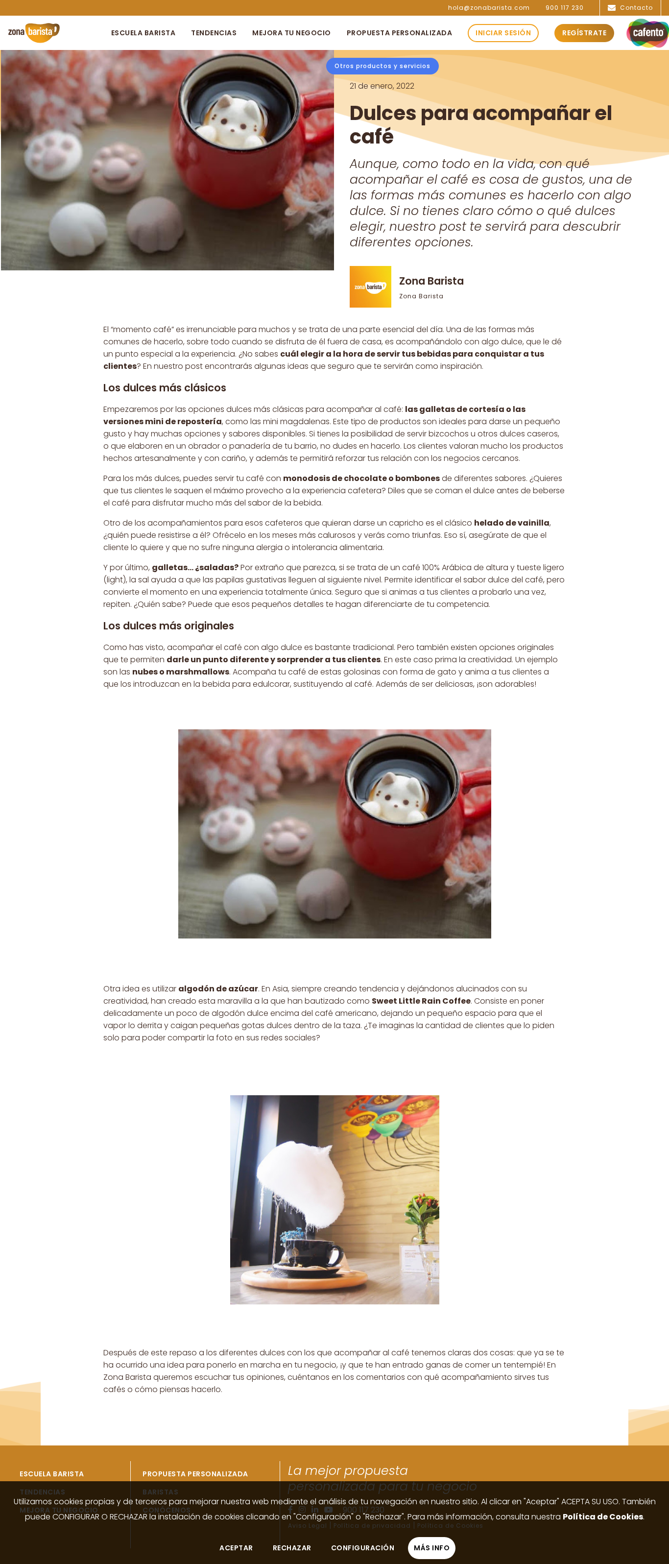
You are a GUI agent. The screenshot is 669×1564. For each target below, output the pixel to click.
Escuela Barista (52, 1474)
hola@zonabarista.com (489, 8)
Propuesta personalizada (195, 1474)
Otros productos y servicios (382, 66)
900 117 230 (565, 8)
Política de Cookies (603, 1516)
